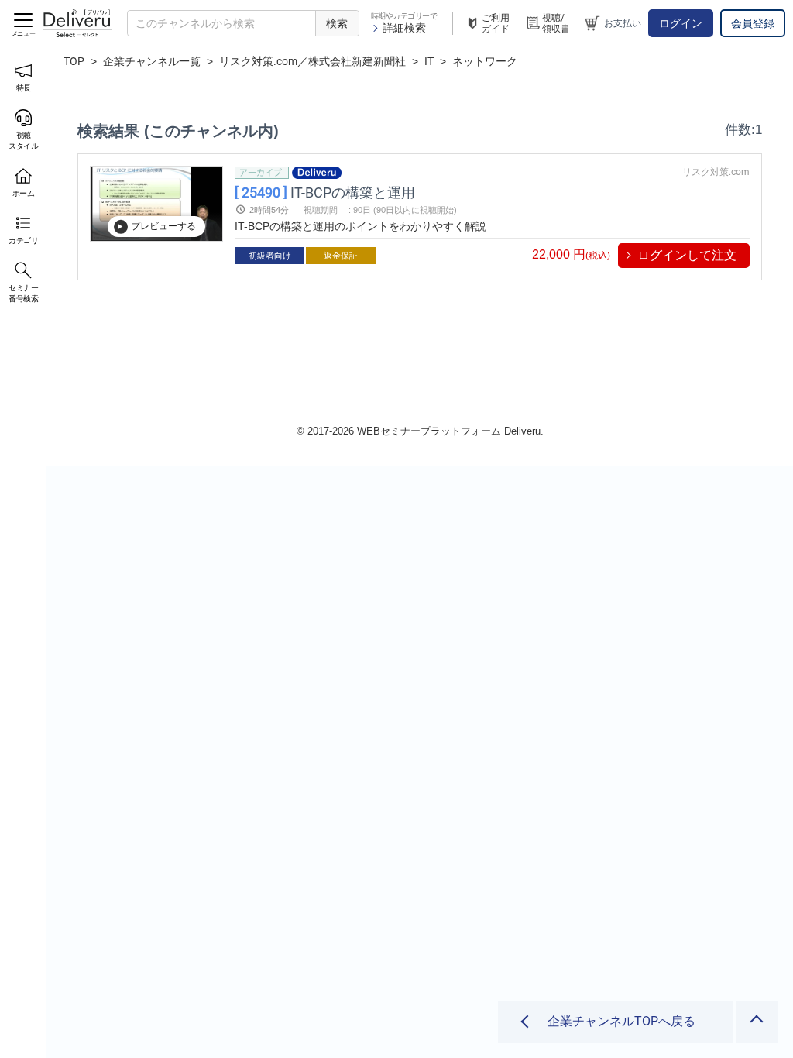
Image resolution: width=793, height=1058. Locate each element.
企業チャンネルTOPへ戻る (621, 1021)
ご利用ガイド (496, 23)
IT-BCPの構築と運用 (325, 192)
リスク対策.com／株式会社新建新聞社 (312, 61)
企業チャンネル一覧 (152, 61)
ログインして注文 (686, 255)
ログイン (680, 23)
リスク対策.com (716, 172)
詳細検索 (404, 28)
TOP (74, 61)
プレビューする (163, 226)
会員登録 (752, 23)
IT (429, 61)
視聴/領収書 (556, 23)
